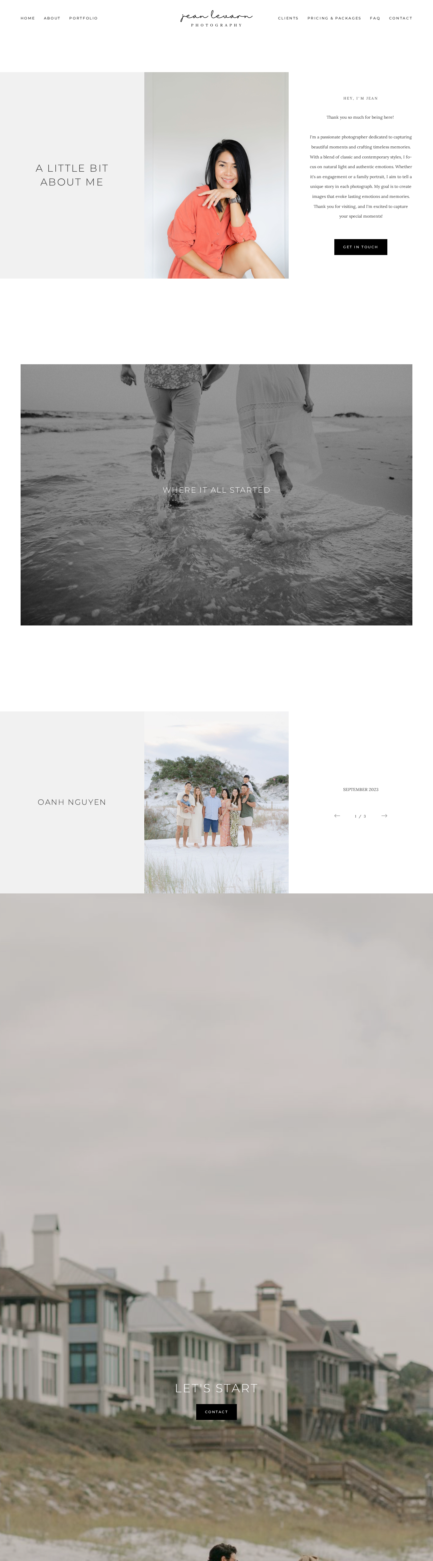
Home (28, 18)
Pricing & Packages (335, 18)
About (52, 18)
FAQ (375, 18)
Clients (288, 18)
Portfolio (83, 18)
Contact (400, 18)
